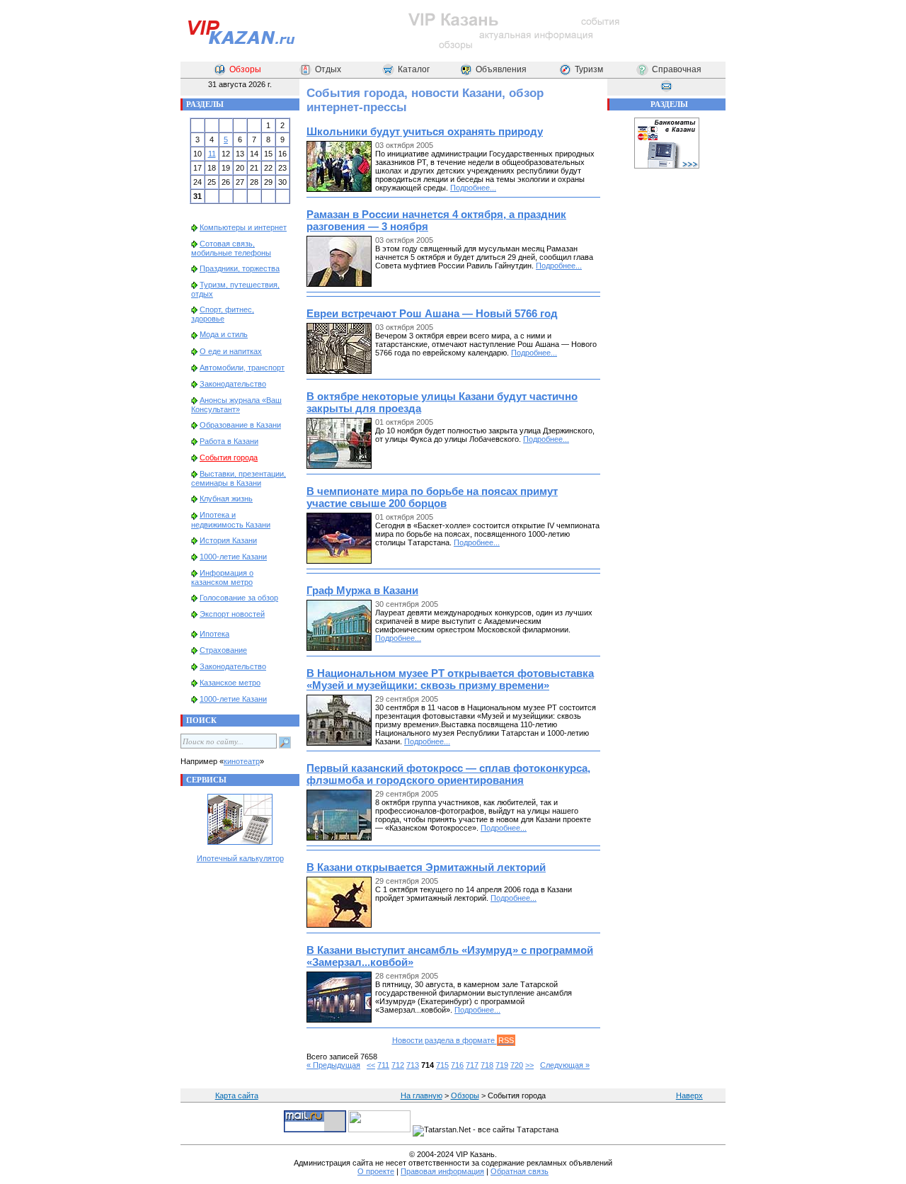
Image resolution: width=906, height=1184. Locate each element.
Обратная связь (520, 1171)
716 (457, 1065)
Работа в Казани (229, 441)
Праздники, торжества (240, 268)
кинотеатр (242, 761)
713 (412, 1065)
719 (501, 1065)
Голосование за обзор (239, 597)
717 (472, 1065)
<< (371, 1065)
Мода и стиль (224, 334)
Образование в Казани (240, 425)
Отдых (328, 69)
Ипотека (214, 634)
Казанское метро (230, 682)
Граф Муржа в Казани (362, 590)
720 (516, 1065)
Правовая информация (442, 1171)
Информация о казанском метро (222, 577)
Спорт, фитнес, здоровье (222, 314)
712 (397, 1065)
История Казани (228, 540)
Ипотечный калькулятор (240, 858)
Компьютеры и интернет (243, 227)
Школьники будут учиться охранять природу (424, 131)
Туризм (589, 69)
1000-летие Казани (233, 556)
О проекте (375, 1171)
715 (442, 1065)
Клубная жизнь (226, 498)
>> (529, 1065)
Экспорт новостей (232, 614)
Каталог (414, 69)
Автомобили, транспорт (242, 367)
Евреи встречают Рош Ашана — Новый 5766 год (432, 313)
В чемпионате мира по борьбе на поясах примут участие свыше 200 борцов (432, 497)
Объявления (501, 69)
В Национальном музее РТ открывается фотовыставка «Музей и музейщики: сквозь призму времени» (450, 679)
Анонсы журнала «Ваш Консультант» (236, 405)
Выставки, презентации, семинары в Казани (238, 478)
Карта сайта (236, 1095)
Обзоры (245, 69)
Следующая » (565, 1065)
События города (229, 457)
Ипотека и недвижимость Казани (230, 519)
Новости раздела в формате (453, 1040)
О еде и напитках (231, 351)
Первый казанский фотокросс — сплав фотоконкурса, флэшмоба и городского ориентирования (448, 774)
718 (487, 1065)
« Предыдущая (333, 1065)
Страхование (223, 650)
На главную (421, 1095)
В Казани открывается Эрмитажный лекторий (426, 867)
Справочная (676, 69)
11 (212, 153)
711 (383, 1065)
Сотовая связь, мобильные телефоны (231, 248)
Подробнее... (473, 187)
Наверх (689, 1095)
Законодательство (233, 384)
